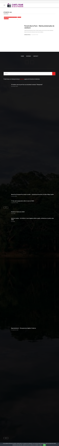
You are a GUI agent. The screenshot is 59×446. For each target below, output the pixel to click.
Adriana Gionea (27, 34)
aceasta (22, 79)
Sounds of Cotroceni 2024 (18, 211)
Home (22, 56)
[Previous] (5, 207)
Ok (44, 445)
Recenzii (28, 56)
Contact (35, 56)
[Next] (7, 207)
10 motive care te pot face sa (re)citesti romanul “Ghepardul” (27, 84)
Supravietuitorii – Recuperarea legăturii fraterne (23, 328)
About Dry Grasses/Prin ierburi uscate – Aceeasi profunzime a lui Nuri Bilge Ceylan (32, 194)
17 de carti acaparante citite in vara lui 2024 (22, 201)
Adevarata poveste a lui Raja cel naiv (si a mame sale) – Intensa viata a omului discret (26, 1)
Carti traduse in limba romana (10, 17)
